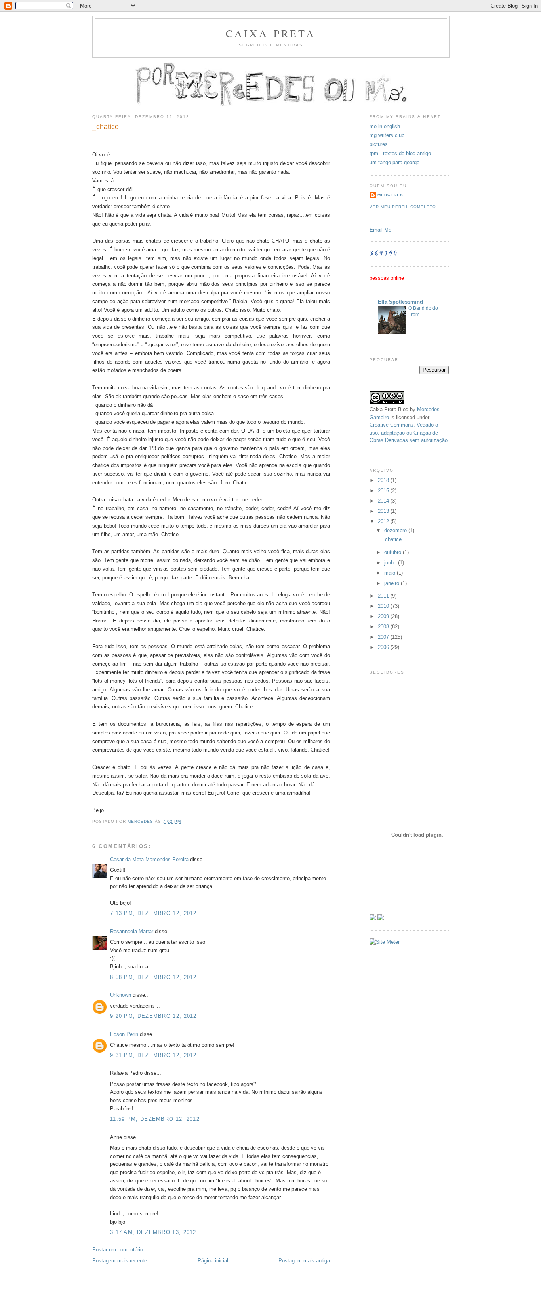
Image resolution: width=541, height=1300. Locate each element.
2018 (384, 480)
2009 (384, 616)
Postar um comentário (117, 1250)
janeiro (392, 583)
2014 (384, 501)
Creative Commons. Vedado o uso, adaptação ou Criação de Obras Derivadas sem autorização (409, 432)
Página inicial (213, 1261)
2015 (384, 490)
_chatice (392, 539)
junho (391, 563)
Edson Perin (124, 1034)
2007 (384, 637)
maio (390, 573)
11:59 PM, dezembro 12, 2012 (155, 1119)
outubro (393, 552)
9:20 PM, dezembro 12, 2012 (153, 1016)
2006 (384, 647)
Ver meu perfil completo (403, 207)
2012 (384, 521)
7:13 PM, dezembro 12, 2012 (153, 913)
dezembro (396, 530)
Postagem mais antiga (304, 1261)
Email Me (380, 230)
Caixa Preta (271, 33)
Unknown (120, 995)
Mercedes (390, 195)
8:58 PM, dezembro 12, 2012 (153, 977)
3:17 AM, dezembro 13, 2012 (153, 1232)
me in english (385, 126)
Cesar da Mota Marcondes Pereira (149, 859)
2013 (384, 511)
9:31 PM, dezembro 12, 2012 (153, 1055)
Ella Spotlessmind (400, 302)
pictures (379, 144)
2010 (384, 606)
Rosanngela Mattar (131, 931)
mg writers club (387, 135)
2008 (384, 627)
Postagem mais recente (119, 1261)
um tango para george (394, 162)
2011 (384, 596)
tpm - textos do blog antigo (400, 153)
